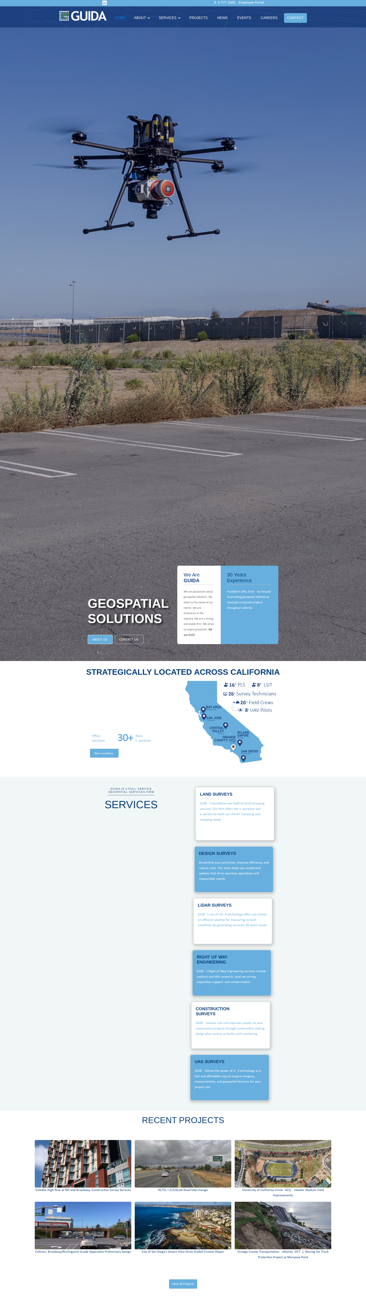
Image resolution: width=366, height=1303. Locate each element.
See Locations (103, 753)
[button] (141, 18)
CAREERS (269, 18)
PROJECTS (198, 18)
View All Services (130, 859)
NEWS (222, 18)
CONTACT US (128, 639)
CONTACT (295, 18)
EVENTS (244, 18)
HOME (120, 18)
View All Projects (183, 1283)
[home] (85, 16)
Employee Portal (251, 3)
